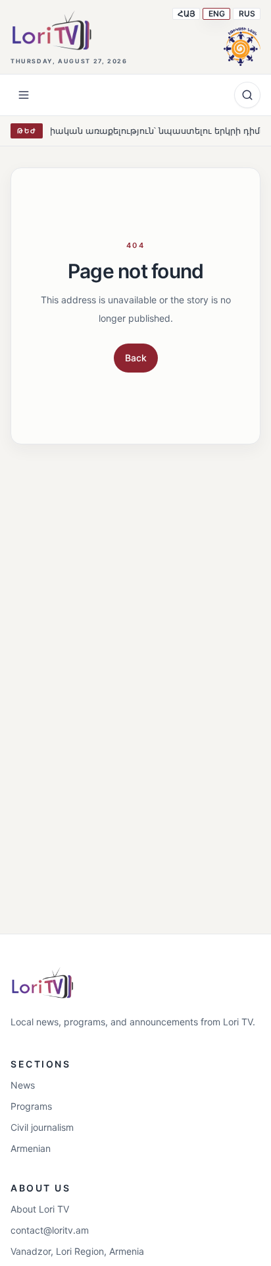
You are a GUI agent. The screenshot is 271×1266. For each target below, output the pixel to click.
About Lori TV (40, 1209)
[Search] (247, 95)
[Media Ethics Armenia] (242, 45)
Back (136, 357)
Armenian (31, 1148)
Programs (31, 1106)
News (23, 1085)
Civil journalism (42, 1127)
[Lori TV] (51, 30)
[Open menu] (24, 95)
